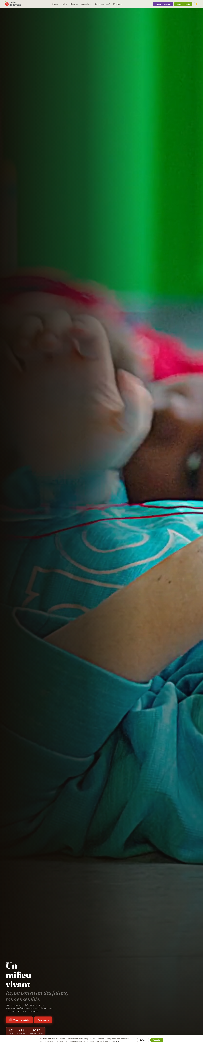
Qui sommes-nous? (102, 4)
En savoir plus (114, 1041)
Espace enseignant (163, 4)
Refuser (143, 1040)
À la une (55, 4)
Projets (64, 4)
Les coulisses (86, 4)
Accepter (157, 1040)
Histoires (74, 4)
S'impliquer (117, 4)
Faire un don (43, 1020)
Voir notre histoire (21, 1020)
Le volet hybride (183, 4)
